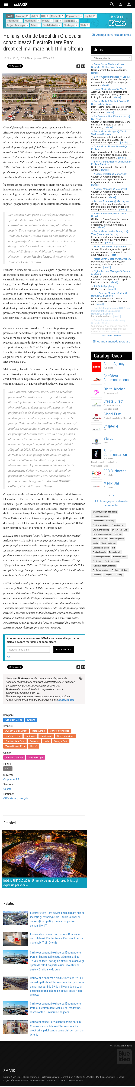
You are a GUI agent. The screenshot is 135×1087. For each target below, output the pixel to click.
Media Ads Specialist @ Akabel (110, 246)
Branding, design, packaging (103, 462)
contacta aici (66, 700)
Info (9, 657)
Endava (31, 719)
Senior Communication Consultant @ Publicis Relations (111, 163)
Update (37, 58)
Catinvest (30, 736)
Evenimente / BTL (119, 529)
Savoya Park (60, 741)
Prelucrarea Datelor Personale (30, 1080)
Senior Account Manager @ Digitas (112, 76)
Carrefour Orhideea (59, 730)
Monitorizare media (101, 547)
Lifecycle (23, 798)
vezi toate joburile (111, 335)
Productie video (119, 556)
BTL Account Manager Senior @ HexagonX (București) (109, 294)
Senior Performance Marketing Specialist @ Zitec (108, 322)
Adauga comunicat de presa (113, 35)
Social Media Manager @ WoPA (110, 89)
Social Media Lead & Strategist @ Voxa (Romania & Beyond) (109, 233)
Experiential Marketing (102, 534)
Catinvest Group (13, 719)
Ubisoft (33, 746)
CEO (7, 768)
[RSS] (78, 66)
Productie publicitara (113, 418)
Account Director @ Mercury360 (110, 173)
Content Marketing (100, 525)
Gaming (118, 534)
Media (106, 442)
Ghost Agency (114, 364)
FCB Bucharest (115, 471)
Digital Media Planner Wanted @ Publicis (109, 148)
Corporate (9, 779)
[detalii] (95, 72)
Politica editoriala (30, 1076)
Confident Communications (116, 378)
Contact (120, 1076)
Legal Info (8, 1080)
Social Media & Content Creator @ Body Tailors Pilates (110, 102)
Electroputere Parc (14, 741)
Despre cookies (75, 1080)
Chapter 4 (111, 426)
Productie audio (99, 552)
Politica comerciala (105, 1076)
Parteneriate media (50, 1076)
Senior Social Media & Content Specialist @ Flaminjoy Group (108, 66)
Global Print (112, 414)
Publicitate (108, 367)
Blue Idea (126, 1045)
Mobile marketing (108, 543)
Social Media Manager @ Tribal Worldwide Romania (108, 133)
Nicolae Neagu (35, 757)
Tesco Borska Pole (15, 746)
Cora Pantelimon (65, 736)
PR (18, 779)
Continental (46, 736)
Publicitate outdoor (100, 570)
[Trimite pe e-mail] (83, 66)
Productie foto (115, 552)
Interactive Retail (100, 538)
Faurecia (34, 741)
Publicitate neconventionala (104, 565)
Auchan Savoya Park (16, 730)
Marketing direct (111, 408)
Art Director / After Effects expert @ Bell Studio (110, 118)
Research (97, 574)
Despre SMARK (11, 1076)
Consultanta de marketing (103, 520)
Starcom (110, 438)
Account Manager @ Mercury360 (110, 188)
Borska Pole (38, 730)
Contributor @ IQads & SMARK (78, 1076)
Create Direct (113, 401)
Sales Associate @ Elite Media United (108, 215)
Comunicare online (112, 393)
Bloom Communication (115, 453)
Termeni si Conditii (56, 1080)
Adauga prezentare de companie (113, 503)
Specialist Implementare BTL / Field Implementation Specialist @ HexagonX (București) (110, 310)
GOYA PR (48, 58)
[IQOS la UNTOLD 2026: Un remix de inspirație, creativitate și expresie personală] (44, 859)
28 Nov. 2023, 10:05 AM (16, 58)
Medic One (112, 483)
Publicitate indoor (112, 561)
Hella (46, 741)
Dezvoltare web (118, 525)
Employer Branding (101, 529)
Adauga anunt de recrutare (113, 341)
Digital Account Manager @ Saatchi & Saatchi (110, 272)
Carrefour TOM (12, 736)
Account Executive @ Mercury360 (111, 201)
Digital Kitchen (114, 389)
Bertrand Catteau (14, 757)
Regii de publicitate (119, 570)
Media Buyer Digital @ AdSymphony (112, 258)
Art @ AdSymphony (104, 286)
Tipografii (127, 418)
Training (119, 574)
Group (13, 798)
